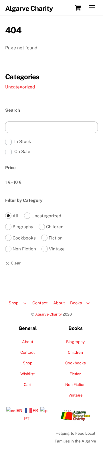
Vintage (57, 248)
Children (55, 226)
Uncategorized (20, 86)
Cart (27, 384)
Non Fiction (24, 248)
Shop (14, 302)
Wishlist (27, 374)
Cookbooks (24, 237)
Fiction (56, 237)
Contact (40, 302)
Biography (23, 226)
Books (76, 302)
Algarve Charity (48, 314)
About (59, 302)
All (16, 215)
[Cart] (78, 7)
